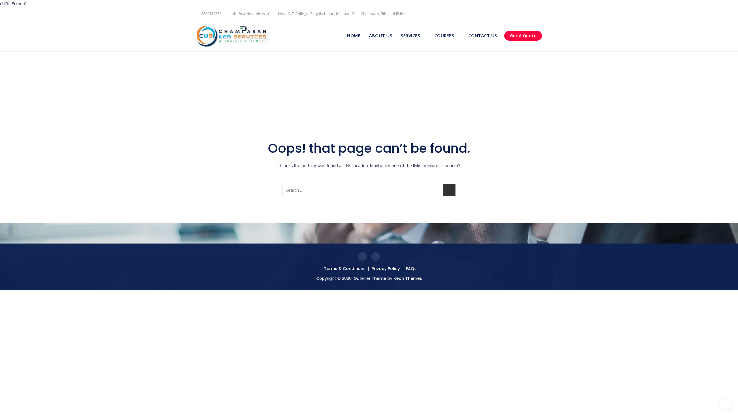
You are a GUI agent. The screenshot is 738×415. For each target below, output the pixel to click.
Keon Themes (408, 278)
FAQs (411, 268)
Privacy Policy (386, 268)
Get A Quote (523, 35)
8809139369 (210, 13)
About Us (380, 35)
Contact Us (482, 35)
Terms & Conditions (345, 268)
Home (353, 35)
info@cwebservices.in (249, 13)
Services (410, 35)
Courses (444, 35)
